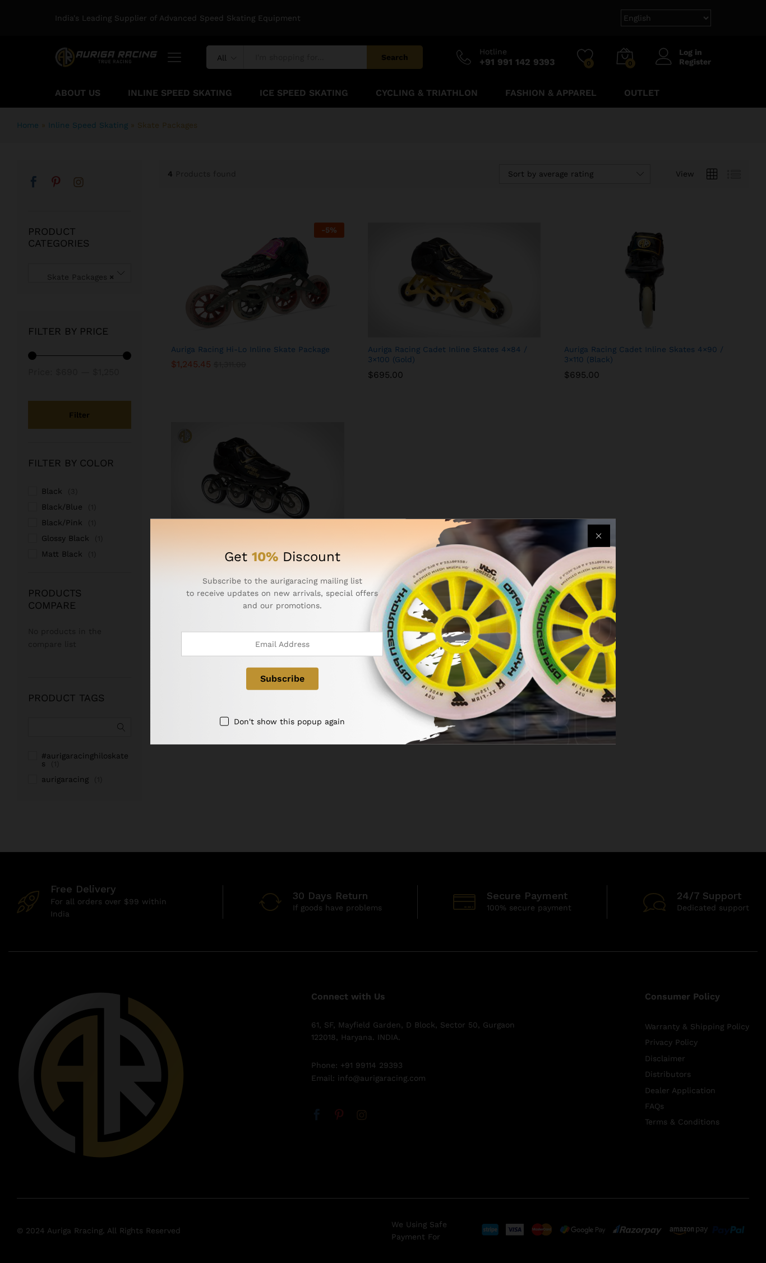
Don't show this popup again (289, 720)
